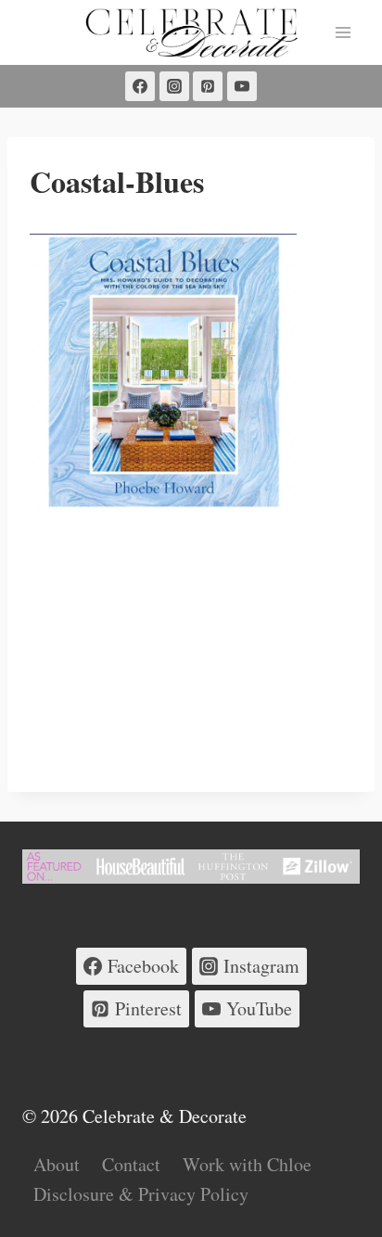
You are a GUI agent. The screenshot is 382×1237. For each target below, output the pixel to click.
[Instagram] (174, 86)
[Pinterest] (208, 86)
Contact (131, 1164)
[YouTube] (242, 86)
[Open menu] (342, 32)
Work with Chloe (247, 1164)
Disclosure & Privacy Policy (140, 1193)
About (56, 1164)
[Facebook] (140, 86)
